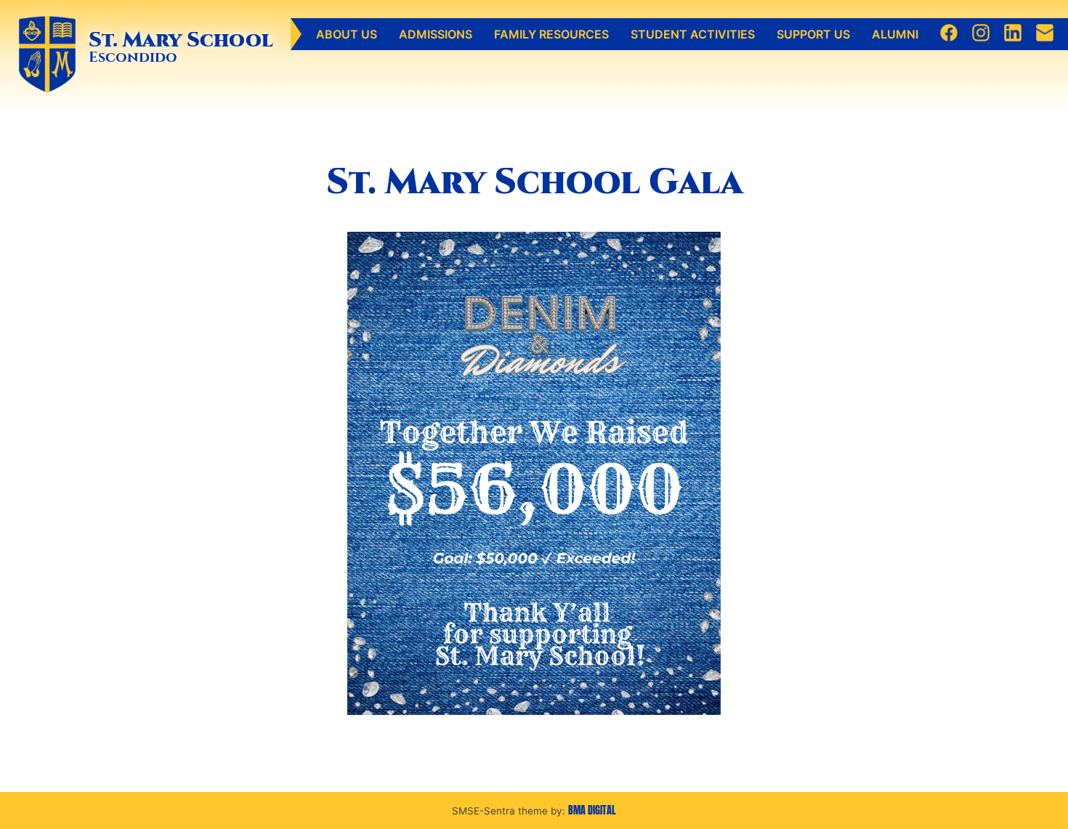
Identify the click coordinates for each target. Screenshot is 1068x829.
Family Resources (551, 34)
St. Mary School (181, 40)
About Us (346, 34)
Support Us (813, 34)
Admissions (435, 34)
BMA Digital (592, 810)
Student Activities (693, 34)
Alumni (895, 34)
